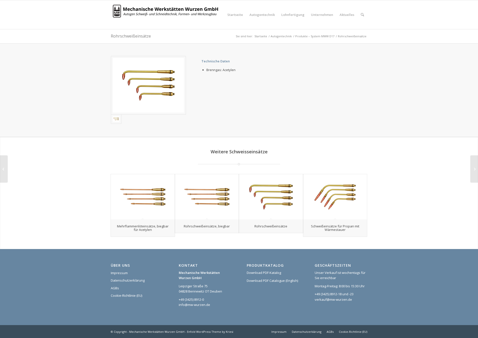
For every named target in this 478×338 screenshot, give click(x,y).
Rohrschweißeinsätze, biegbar (207, 226)
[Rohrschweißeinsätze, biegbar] (207, 197)
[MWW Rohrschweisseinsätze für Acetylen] (148, 85)
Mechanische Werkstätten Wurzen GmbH (156, 332)
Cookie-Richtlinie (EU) (126, 295)
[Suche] (362, 14)
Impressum (119, 273)
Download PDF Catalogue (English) (272, 280)
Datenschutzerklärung (128, 280)
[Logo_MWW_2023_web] (167, 14)
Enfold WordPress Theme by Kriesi (210, 332)
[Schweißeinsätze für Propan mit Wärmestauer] (335, 197)
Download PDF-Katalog (264, 272)
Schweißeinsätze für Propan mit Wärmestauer (335, 228)
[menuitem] (235, 14)
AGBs (115, 288)
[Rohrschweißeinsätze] (271, 197)
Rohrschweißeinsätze (131, 36)
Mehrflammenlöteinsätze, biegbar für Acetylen (143, 228)
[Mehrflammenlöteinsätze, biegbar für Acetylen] (143, 197)
